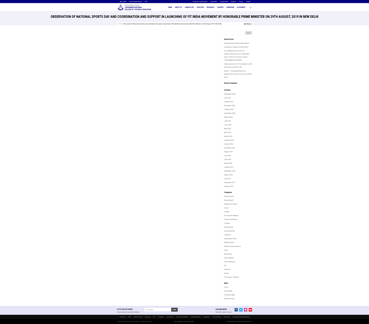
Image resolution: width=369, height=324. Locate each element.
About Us (178, 7)
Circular (226, 212)
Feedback (161, 317)
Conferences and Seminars (200, 1)
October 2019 (228, 186)
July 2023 (227, 155)
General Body (228, 227)
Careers (241, 1)
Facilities (200, 7)
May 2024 (227, 129)
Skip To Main (123, 1)
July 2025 (227, 98)
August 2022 (228, 175)
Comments (229, 295)
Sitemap (147, 317)
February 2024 (229, 140)
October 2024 (228, 109)
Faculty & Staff (224, 1)
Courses (220, 7)
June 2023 (227, 159)
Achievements (229, 196)
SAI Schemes (138, 317)
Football (227, 223)
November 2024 (229, 105)
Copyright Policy (196, 317)
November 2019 (229, 182)
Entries (228, 291)
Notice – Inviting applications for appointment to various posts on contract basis (238, 74)
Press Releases (229, 262)
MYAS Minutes (229, 242)
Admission (230, 7)
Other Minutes (229, 258)
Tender (226, 273)
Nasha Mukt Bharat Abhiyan (241, 317)
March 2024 (228, 136)
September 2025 (230, 94)
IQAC (129, 317)
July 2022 (227, 179)
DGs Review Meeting (231, 215)
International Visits (230, 239)
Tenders (248, 1)
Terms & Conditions (182, 317)
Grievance (227, 317)
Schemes (227, 269)
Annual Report (229, 200)
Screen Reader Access (135, 1)
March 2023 (228, 163)
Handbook (227, 235)
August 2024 (228, 117)
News (226, 250)
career (226, 208)
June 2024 (227, 125)
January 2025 (228, 102)
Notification (228, 254)
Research (210, 7)
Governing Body (229, 231)
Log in (226, 287)
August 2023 (228, 152)
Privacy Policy (217, 317)
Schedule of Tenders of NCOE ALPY (236, 47)
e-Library (122, 317)
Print (146, 1)
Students (233, 1)
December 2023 (229, 148)
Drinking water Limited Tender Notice (236, 43)
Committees (213, 1)
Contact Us (170, 317)
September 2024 (230, 113)
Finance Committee (230, 219)
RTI (225, 265)
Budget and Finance (230, 204)
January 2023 (228, 167)
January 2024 (228, 144)
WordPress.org (229, 299)
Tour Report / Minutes (231, 277)
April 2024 (227, 132)
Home (170, 7)
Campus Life (189, 7)
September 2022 (230, 171)
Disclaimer (206, 317)
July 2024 (227, 121)
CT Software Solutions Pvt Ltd (243, 321)
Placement (241, 7)
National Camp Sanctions (232, 246)
